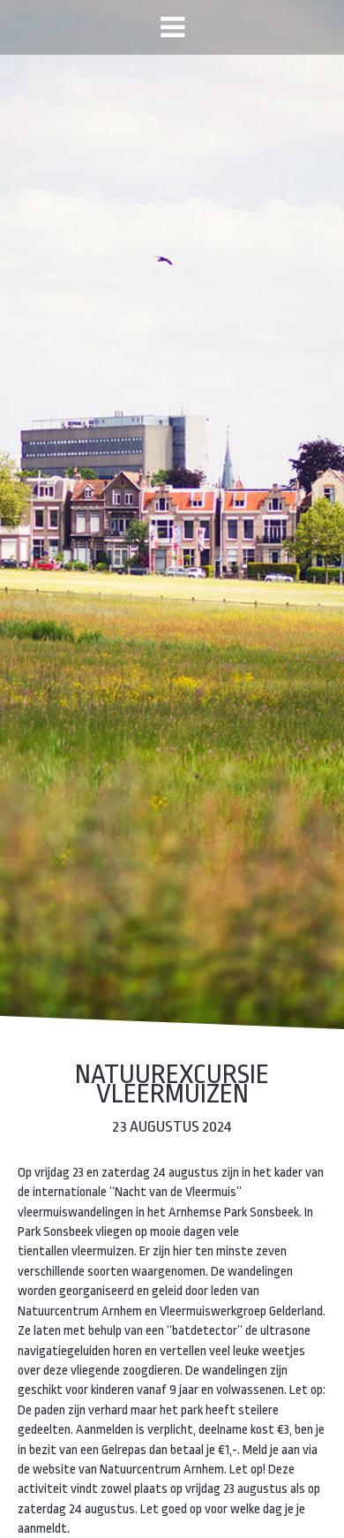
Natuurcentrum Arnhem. (163, 1469)
